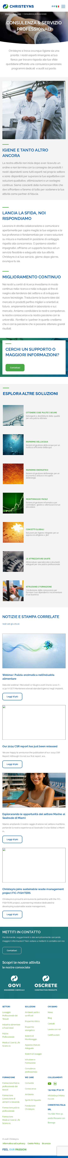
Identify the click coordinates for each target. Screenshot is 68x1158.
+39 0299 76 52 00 (56, 1090)
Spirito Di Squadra (33, 1100)
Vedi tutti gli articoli (10, 624)
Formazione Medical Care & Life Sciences (11, 1120)
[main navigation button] (63, 6)
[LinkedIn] (55, 1083)
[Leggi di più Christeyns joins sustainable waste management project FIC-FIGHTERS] (34, 865)
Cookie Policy (34, 1143)
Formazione (8, 1077)
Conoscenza (30, 1089)
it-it (54, 6)
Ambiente (29, 1094)
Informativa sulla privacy (14, 1143)
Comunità (29, 1083)
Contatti (51, 1024)
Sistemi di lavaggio (33, 1054)
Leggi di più (12, 696)
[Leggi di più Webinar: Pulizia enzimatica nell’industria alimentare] (34, 651)
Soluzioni (17, 14)
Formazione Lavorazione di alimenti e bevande (10, 1098)
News (50, 1012)
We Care (29, 1077)
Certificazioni (53, 1035)
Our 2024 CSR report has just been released (29, 746)
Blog (50, 1018)
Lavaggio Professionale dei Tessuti (10, 1015)
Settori (6, 1007)
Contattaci (15, 367)
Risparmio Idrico (32, 1021)
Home (8, 14)
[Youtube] (49, 1083)
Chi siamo (52, 1007)
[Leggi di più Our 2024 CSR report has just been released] (34, 722)
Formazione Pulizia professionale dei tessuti (10, 1086)
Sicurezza (46, 1143)
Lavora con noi (54, 1029)
